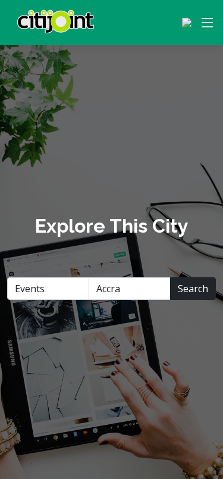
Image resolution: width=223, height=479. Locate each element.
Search (193, 288)
